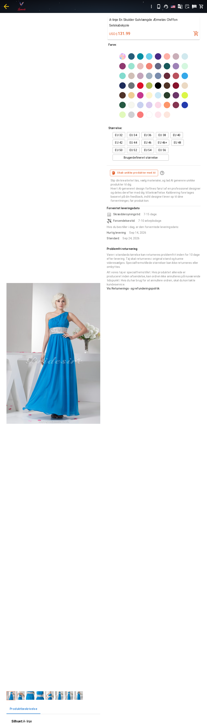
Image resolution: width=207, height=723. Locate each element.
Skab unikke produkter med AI (136, 172)
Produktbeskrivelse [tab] (23, 708)
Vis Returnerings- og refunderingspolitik (133, 288)
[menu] (151, 6)
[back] (6, 6)
